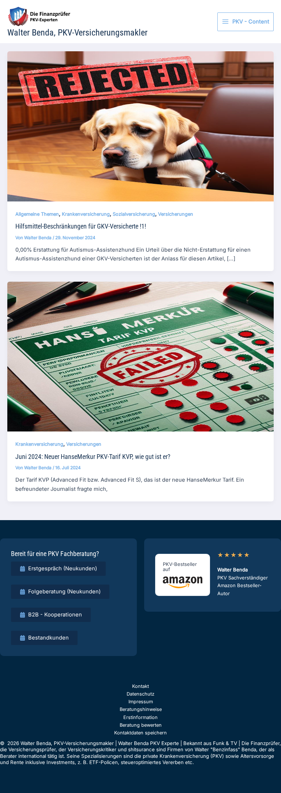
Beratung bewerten (141, 725)
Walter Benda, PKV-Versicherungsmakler (77, 32)
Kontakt (140, 686)
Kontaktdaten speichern (140, 732)
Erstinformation (140, 717)
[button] (58, 569)
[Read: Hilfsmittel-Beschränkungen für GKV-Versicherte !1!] (140, 126)
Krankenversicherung (86, 214)
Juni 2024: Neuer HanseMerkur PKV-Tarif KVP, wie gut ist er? (93, 456)
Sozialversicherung (134, 214)
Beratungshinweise (141, 709)
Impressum (140, 701)
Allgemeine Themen (37, 214)
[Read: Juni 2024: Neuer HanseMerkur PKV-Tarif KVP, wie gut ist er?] (140, 356)
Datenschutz (140, 694)
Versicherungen (175, 214)
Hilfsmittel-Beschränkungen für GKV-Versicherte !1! (80, 226)
